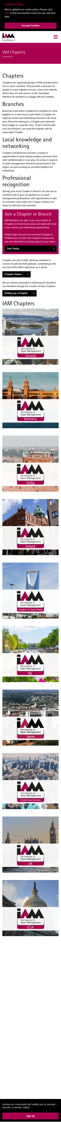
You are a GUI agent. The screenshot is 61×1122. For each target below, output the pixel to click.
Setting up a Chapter (16, 293)
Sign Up (30, 1117)
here (7, 13)
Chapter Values (13, 274)
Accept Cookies (31, 25)
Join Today (13, 248)
